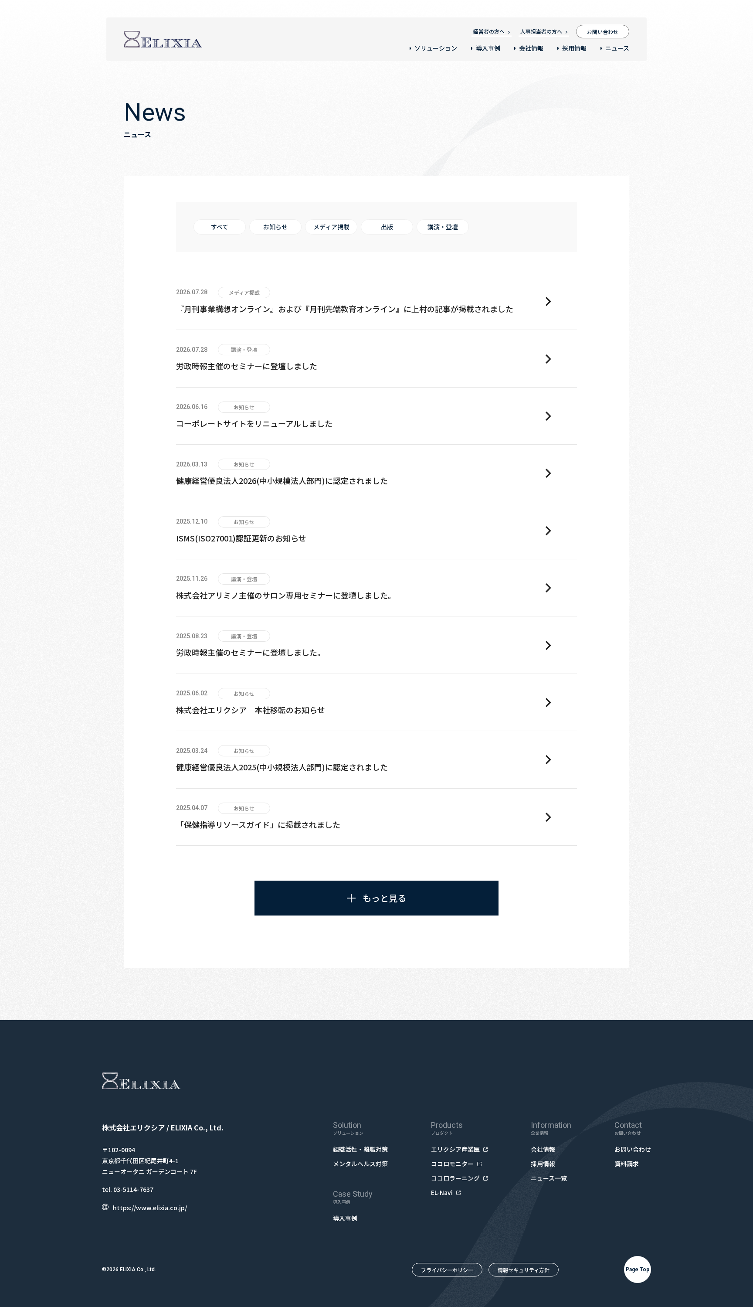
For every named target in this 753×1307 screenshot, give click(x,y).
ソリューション (435, 48)
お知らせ (275, 226)
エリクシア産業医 (455, 1149)
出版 (387, 226)
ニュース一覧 (549, 1178)
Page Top (637, 1269)
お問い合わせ (602, 31)
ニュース (617, 48)
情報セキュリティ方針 (523, 1269)
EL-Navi (442, 1192)
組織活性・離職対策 (360, 1149)
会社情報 (531, 48)
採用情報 (574, 48)
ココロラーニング (455, 1178)
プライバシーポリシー (447, 1269)
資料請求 (626, 1163)
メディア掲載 (331, 226)
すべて (219, 226)
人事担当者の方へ (541, 31)
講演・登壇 (442, 226)
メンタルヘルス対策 (360, 1163)
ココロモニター (452, 1163)
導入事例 (488, 48)
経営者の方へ (489, 31)
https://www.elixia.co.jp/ (150, 1207)
